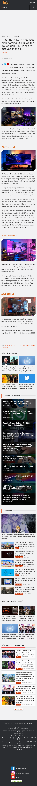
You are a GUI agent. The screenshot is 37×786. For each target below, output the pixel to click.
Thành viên (32, 2)
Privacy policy (28, 723)
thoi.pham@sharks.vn (19, 742)
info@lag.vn (22, 736)
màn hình (5, 347)
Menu (5, 7)
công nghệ (8, 345)
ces (20, 345)
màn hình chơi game (28, 345)
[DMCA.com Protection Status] (17, 781)
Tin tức (15, 345)
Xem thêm (19, 709)
